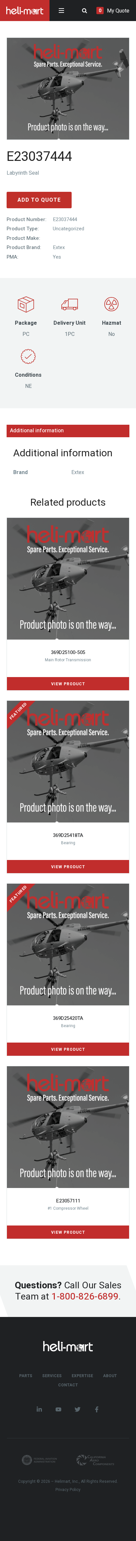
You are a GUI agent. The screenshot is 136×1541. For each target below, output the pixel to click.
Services (52, 1376)
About (110, 1376)
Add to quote (39, 200)
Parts (25, 1376)
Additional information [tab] (37, 431)
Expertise (82, 1376)
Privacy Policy (68, 1490)
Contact (68, 1385)
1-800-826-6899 (85, 1296)
